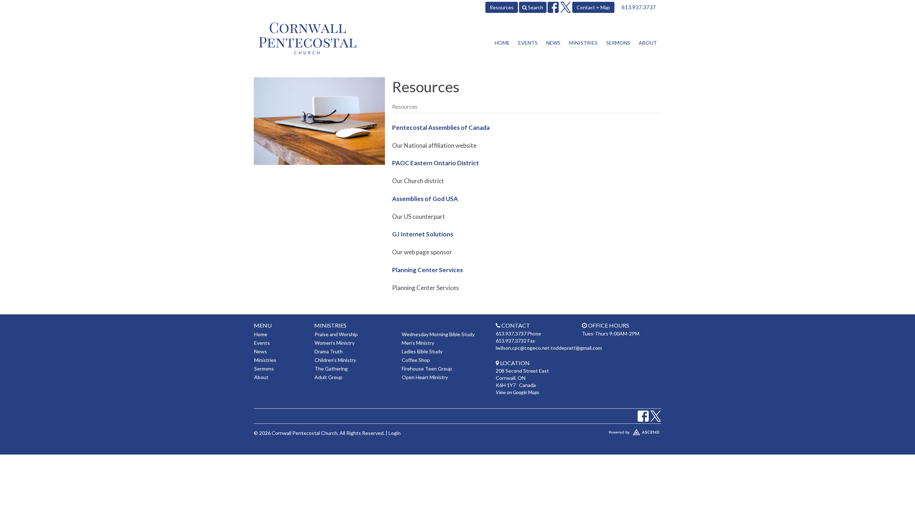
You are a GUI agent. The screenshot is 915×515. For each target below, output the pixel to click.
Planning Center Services (427, 270)
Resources (502, 7)
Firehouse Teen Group (427, 369)
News (553, 43)
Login (395, 433)
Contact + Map (593, 7)
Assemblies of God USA (425, 198)
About (648, 43)
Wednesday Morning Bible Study (438, 334)
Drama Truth (329, 351)
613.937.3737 (639, 7)
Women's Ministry (335, 343)
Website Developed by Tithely (613, 431)
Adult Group (328, 377)
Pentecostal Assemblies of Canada (441, 127)
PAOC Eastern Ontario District (435, 163)
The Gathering (331, 369)
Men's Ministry (418, 343)
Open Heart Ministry (425, 377)
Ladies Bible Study (422, 351)
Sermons (618, 43)
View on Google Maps (517, 392)
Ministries (583, 43)
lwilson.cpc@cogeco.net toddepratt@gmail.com (549, 348)
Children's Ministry (335, 360)
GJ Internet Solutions (422, 234)
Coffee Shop (416, 360)
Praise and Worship (336, 334)
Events (528, 43)
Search (535, 7)
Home (502, 43)
